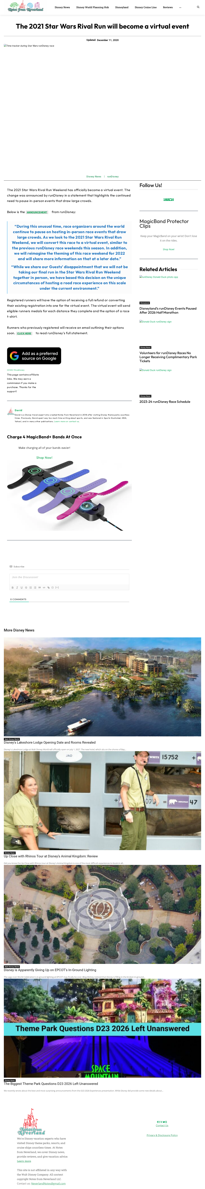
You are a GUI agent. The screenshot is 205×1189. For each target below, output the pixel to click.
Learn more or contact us (66, 421)
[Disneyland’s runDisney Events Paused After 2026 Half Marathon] (168, 289)
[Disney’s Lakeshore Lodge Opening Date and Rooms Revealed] (102, 686)
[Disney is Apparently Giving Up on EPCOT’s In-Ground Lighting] (102, 914)
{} (53, 587)
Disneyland (144, 303)
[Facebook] (164, 199)
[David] (11, 415)
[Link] (48, 588)
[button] (198, 7)
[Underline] (21, 588)
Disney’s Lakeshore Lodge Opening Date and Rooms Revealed (50, 742)
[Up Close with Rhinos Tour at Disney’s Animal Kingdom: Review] (102, 800)
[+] (57, 587)
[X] (168, 199)
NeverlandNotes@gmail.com (48, 1183)
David (18, 410)
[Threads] (173, 199)
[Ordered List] (30, 588)
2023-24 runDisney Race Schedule (164, 401)
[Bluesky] (170, 199)
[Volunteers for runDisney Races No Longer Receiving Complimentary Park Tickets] (168, 334)
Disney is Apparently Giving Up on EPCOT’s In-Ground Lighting (50, 970)
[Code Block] (44, 588)
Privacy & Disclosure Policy (162, 1135)
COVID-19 (11, 370)
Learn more (24, 1161)
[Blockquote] (39, 588)
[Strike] (26, 588)
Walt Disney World (12, 739)
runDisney (113, 176)
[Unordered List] (35, 588)
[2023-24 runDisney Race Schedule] (168, 382)
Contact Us (162, 1125)
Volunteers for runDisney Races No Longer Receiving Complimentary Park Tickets (168, 357)
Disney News (93, 176)
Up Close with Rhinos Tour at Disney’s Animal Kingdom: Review (51, 856)
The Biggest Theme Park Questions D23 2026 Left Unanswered (51, 1084)
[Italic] (17, 588)
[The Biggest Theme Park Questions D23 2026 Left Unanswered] (102, 1028)
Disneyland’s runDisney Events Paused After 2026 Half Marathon (168, 310)
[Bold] (12, 588)
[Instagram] (166, 199)
